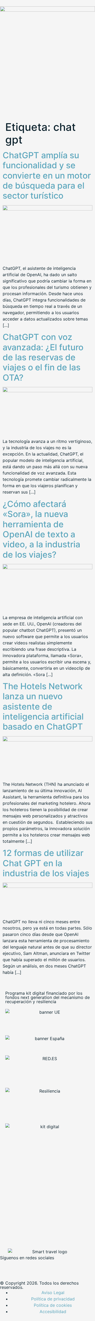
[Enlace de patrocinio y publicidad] (47, 10)
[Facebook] (6, 1266)
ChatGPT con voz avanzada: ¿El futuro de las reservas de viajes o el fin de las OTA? (43, 357)
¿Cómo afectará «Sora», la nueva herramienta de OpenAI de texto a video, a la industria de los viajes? (41, 529)
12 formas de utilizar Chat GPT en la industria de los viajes (46, 863)
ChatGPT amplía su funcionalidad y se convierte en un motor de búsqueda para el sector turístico (47, 175)
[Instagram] (50, 1266)
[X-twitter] (21, 1266)
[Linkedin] (35, 1266)
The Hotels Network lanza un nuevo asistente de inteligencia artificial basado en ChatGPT (43, 706)
